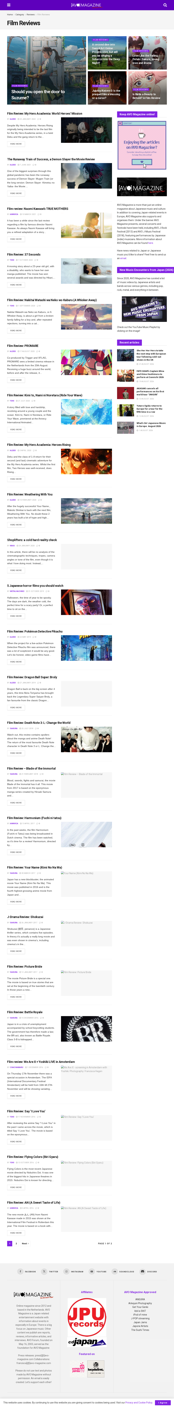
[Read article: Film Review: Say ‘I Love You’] (86, 1128)
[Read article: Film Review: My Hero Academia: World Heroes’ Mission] (86, 130)
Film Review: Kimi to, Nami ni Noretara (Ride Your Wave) (44, 395)
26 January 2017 (29, 923)
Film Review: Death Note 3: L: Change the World (38, 722)
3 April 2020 (25, 450)
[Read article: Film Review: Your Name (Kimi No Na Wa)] (86, 884)
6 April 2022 (100, 104)
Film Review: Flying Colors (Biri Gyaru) (32, 1157)
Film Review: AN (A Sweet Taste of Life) (33, 1202)
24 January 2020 (26, 546)
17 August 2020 (26, 351)
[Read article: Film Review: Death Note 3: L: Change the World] (86, 739)
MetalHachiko (17, 591)
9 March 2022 (140, 104)
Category (19, 14)
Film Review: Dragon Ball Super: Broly (32, 677)
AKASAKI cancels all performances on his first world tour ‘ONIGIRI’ (150, 391)
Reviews (31, 14)
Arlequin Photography (140, 1303)
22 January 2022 (27, 119)
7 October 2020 (25, 260)
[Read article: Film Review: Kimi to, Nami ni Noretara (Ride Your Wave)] (86, 412)
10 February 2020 (27, 500)
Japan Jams (140, 1322)
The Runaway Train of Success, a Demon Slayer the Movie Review (51, 159)
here (150, 243)
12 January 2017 (29, 972)
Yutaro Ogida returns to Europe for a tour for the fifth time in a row (149, 409)
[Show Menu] (8, 5)
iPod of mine (140, 1314)
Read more (17, 144)
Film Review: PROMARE (22, 346)
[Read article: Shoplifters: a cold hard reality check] (86, 556)
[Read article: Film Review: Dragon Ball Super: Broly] (86, 693)
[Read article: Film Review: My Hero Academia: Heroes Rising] (86, 461)
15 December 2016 (29, 1018)
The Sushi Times (140, 1330)
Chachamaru (16, 1067)
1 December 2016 (35, 1067)
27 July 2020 (24, 401)
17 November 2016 (26, 1117)
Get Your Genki (140, 1307)
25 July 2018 (27, 728)
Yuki (12, 260)
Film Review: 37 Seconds (23, 254)
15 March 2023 (101, 69)
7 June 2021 (25, 165)
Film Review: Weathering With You (29, 494)
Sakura (14, 728)
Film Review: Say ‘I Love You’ (26, 1111)
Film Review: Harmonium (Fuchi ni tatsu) (34, 818)
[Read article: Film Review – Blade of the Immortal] (86, 785)
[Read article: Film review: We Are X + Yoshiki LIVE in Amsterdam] (86, 1078)
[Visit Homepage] (87, 5)
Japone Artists (140, 1326)
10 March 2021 (29, 214)
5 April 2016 (27, 1208)
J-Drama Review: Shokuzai (25, 917)
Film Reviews (43, 14)
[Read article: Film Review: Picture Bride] (86, 983)
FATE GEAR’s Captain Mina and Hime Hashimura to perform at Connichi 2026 (150, 374)
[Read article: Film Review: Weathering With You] (86, 511)
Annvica (14, 214)
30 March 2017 (28, 873)
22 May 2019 (25, 637)
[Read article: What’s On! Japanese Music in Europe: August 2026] (125, 428)
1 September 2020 (26, 306)
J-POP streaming (140, 1318)
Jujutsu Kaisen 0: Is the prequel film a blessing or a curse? (106, 94)
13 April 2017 (28, 823)
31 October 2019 (36, 591)
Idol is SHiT (140, 1311)
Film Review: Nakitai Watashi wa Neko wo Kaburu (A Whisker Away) (52, 300)
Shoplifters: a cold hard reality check (32, 540)
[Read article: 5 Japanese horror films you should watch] (86, 602)
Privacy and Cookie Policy (138, 1402)
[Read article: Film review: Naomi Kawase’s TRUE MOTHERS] (86, 225)
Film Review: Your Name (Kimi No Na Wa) (34, 867)
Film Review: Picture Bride (24, 966)
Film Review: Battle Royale (24, 1012)
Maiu (12, 546)
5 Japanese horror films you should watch (35, 585)
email (123, 258)
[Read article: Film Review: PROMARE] (86, 362)
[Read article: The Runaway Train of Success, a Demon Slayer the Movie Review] (86, 176)
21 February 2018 (29, 774)
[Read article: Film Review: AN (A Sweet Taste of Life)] (86, 1219)
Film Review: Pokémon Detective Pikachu (34, 631)
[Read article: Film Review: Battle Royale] (86, 1029)
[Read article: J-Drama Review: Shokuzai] (86, 933)
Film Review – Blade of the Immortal (31, 768)
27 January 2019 (27, 683)
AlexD (17, 104)
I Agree (162, 1402)
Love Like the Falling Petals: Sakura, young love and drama (146, 59)
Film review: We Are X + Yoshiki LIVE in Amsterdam (41, 1062)
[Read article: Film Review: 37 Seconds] (86, 271)
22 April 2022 (140, 69)
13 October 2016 (26, 1162)
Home (10, 14)
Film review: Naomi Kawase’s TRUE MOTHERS (37, 208)
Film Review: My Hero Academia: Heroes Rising (39, 444)
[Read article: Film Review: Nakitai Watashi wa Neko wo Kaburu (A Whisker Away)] (86, 317)
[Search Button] (165, 5)
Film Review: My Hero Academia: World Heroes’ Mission (44, 113)
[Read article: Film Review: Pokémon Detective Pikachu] (86, 648)
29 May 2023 (29, 104)
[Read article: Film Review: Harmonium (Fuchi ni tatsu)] (86, 834)
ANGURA (140, 1299)
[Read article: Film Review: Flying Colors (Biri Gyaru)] (86, 1173)
